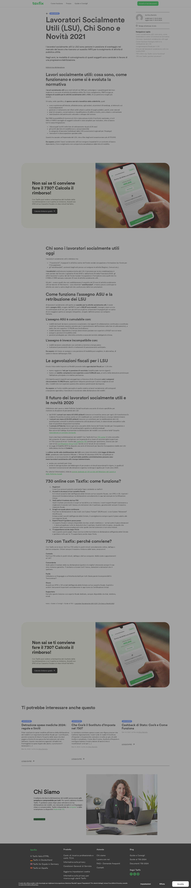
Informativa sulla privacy (31, 885)
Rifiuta (162, 884)
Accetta (180, 884)
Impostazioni (145, 884)
